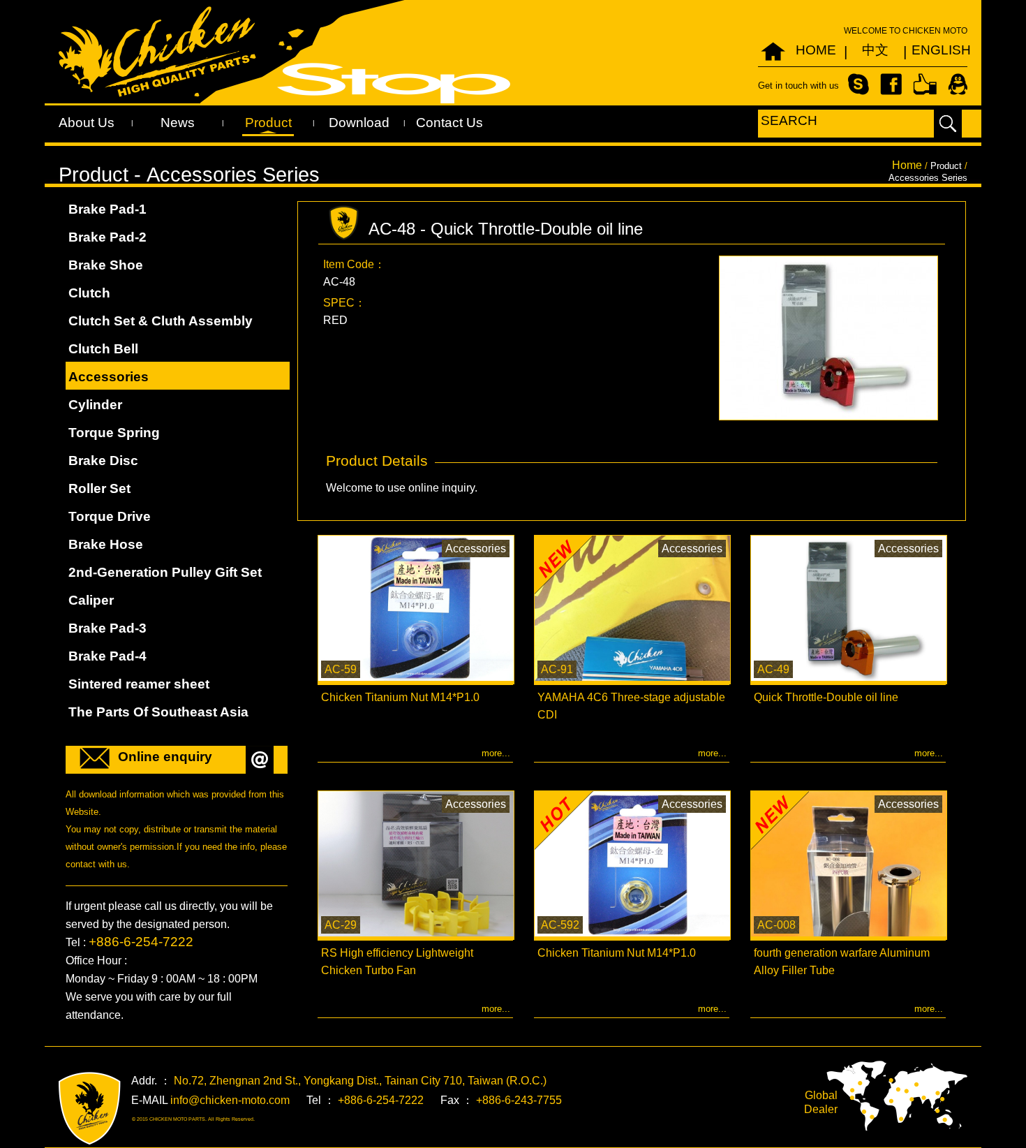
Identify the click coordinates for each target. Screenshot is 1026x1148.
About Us (86, 122)
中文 (875, 50)
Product (268, 122)
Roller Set (99, 488)
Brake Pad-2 (107, 237)
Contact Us (449, 122)
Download (359, 122)
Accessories (108, 376)
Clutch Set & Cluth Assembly (160, 321)
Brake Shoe (105, 265)
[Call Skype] (858, 83)
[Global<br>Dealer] (896, 1095)
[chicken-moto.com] (90, 1108)
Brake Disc (103, 460)
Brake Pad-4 (107, 656)
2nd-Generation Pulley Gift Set (165, 572)
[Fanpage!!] (925, 83)
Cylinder (95, 404)
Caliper (91, 600)
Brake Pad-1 (107, 209)
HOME (816, 50)
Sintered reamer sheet (138, 684)
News (178, 122)
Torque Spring (114, 432)
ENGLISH (934, 50)
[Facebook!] (891, 83)
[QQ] (957, 83)
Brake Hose (105, 544)
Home (907, 165)
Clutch (89, 293)
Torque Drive (109, 516)
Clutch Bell (103, 348)
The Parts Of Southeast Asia (158, 712)
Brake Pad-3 (107, 628)
